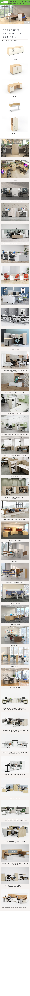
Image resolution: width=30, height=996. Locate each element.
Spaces (4, 28)
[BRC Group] (5, 2)
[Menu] (24, 2)
